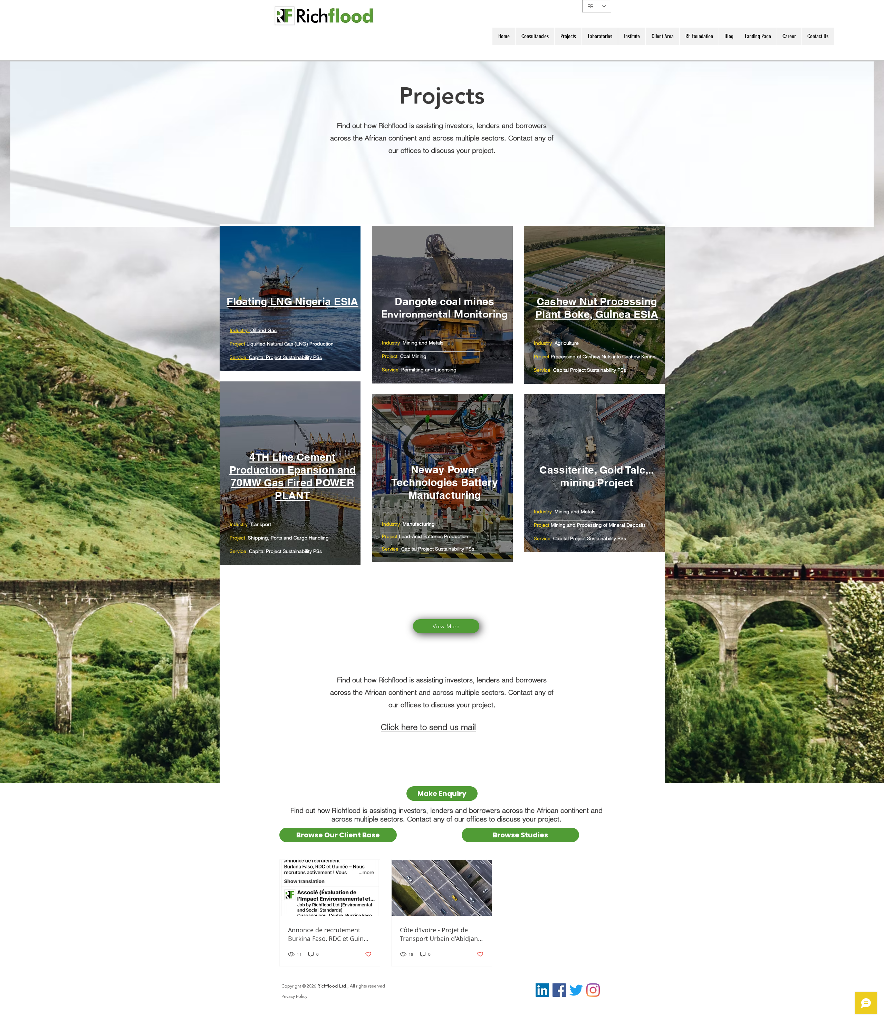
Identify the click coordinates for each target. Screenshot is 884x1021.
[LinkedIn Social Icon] (542, 990)
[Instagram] (593, 990)
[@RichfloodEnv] (576, 990)
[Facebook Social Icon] (559, 990)
